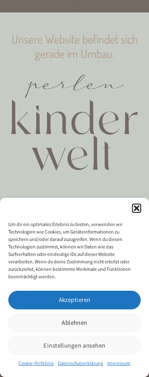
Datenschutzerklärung (80, 363)
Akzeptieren (75, 300)
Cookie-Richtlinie (36, 363)
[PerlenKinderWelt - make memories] (74, 6)
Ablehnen (74, 322)
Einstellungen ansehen (74, 345)
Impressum (118, 363)
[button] (136, 208)
